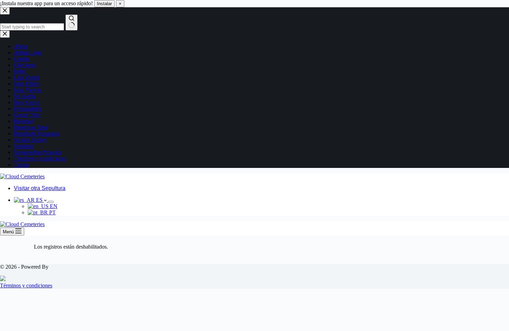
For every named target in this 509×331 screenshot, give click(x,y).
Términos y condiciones (26, 285)
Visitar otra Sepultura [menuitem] (39, 188)
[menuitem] (31, 200)
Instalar (104, 3)
